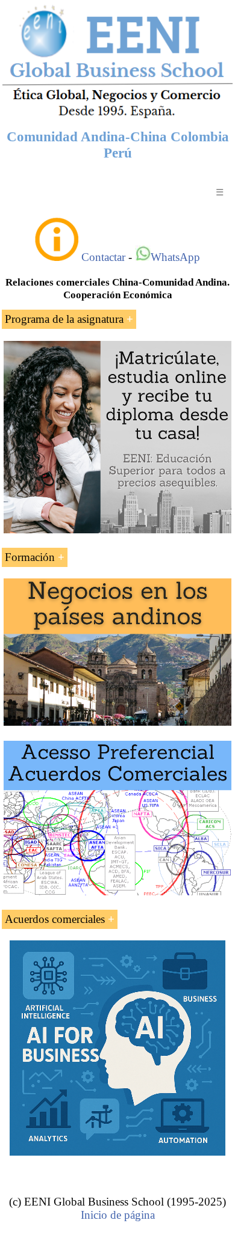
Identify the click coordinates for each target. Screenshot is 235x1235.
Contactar (103, 257)
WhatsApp (175, 257)
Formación (30, 557)
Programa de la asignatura (64, 319)
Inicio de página (118, 1215)
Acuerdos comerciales (55, 919)
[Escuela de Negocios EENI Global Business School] (117, 117)
